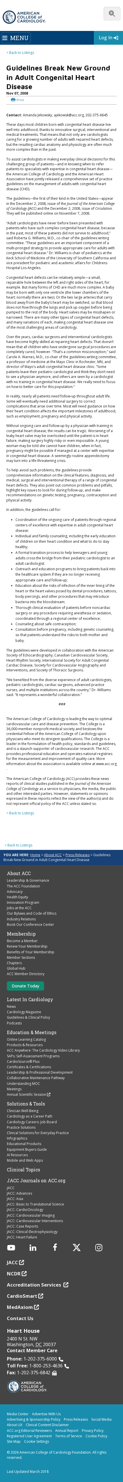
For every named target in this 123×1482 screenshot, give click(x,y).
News (11, 1006)
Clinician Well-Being (22, 1110)
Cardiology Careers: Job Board (32, 1122)
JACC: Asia (15, 1198)
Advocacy (15, 891)
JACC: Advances (19, 1193)
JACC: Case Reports (22, 1226)
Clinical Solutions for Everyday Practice (38, 1132)
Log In (105, 37)
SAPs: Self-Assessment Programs (33, 1056)
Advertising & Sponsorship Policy (33, 1419)
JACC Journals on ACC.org (36, 1180)
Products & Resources (25, 1044)
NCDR (14, 1273)
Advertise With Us (46, 1414)
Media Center (18, 1414)
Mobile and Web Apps (25, 1160)
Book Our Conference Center (30, 924)
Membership (21, 934)
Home (35, 854)
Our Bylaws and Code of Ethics (31, 913)
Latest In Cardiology (30, 999)
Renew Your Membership (27, 946)
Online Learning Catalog (26, 1039)
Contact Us (20, 1318)
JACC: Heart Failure (22, 1237)
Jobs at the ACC (19, 907)
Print (20, 100)
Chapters (14, 962)
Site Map (14, 1441)
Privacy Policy (93, 1430)
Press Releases (78, 854)
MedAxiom (20, 1307)
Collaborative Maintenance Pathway (36, 1077)
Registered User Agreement (29, 1436)
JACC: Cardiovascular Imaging (31, 1215)
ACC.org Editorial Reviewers (29, 1430)
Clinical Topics (23, 1170)
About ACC (53, 854)
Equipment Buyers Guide (27, 1149)
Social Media (101, 1419)
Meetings (14, 1089)
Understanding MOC (23, 1083)
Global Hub (16, 968)
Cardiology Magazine (24, 1011)
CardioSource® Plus (23, 1061)
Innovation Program (23, 902)
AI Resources (17, 1154)
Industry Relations (21, 919)
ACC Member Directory (25, 973)
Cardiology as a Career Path (29, 1116)
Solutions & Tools (26, 1104)
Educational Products (24, 1143)
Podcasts (14, 1023)
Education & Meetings (31, 1032)
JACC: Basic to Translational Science (35, 1204)
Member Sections (21, 957)
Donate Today (25, 986)
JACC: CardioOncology (25, 1209)
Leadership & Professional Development (40, 1072)
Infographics (17, 1138)
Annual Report (66, 1430)
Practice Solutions (21, 1127)
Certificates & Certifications (29, 1067)
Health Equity (17, 897)
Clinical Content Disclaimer (47, 1424)
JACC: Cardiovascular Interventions (35, 1220)
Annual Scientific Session (26, 1094)
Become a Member (22, 940)
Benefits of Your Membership (30, 952)
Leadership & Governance (28, 880)
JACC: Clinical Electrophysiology (32, 1231)
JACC (11, 1187)
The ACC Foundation (23, 886)
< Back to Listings (20, 52)
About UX (14, 1424)
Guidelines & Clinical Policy (28, 1017)
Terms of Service (68, 1436)
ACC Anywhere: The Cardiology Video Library (43, 1050)
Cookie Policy (96, 1436)
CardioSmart (22, 1296)
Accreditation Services (34, 1284)
